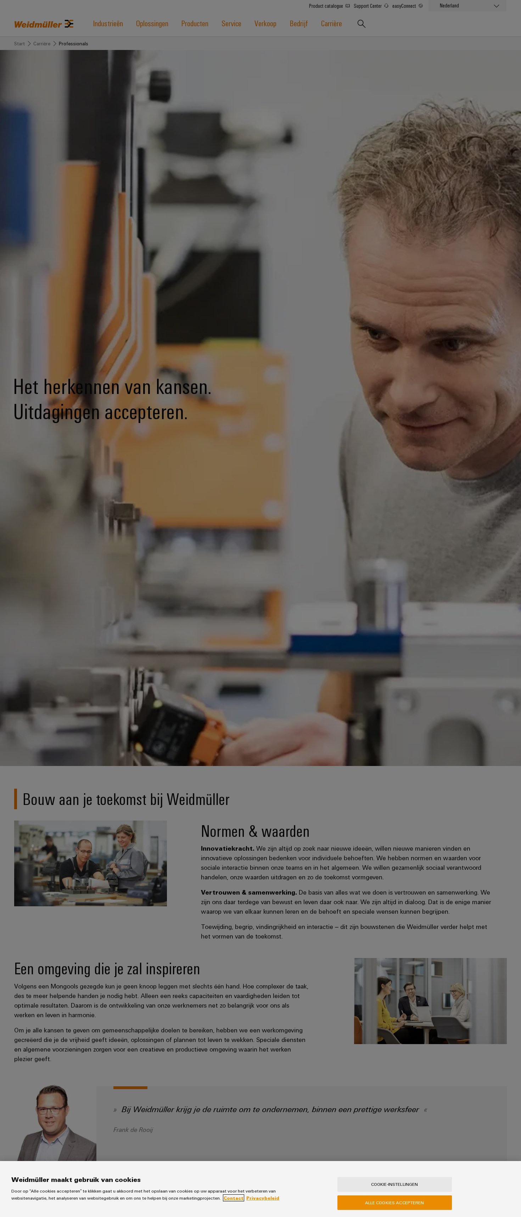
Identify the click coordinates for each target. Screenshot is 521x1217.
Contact (233, 1198)
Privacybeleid (262, 1198)
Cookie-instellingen (394, 1184)
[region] (260, 1189)
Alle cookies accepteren (394, 1202)
